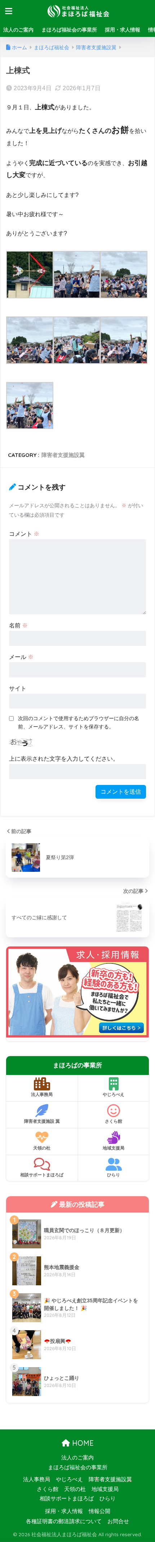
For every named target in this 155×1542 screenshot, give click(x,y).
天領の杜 (41, 1148)
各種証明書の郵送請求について (64, 1521)
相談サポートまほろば (41, 1174)
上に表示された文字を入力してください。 (64, 759)
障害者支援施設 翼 (42, 1121)
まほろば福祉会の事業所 (69, 30)
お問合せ (118, 1521)
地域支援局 (113, 1148)
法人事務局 (42, 1094)
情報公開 (99, 1511)
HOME (82, 1443)
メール (21, 657)
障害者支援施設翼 (63, 454)
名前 (18, 625)
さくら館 (113, 1121)
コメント (24, 534)
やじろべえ (113, 1094)
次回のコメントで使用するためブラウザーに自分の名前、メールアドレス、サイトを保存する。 (78, 722)
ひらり (113, 1174)
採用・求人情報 (122, 30)
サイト (17, 688)
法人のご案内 (18, 30)
